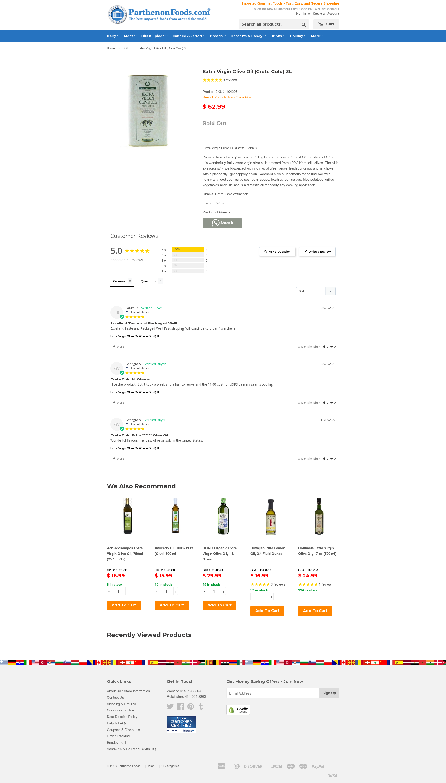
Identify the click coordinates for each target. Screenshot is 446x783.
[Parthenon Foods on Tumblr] (200, 707)
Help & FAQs (117, 723)
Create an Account (326, 13)
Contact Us (115, 697)
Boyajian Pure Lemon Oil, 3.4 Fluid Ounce (267, 550)
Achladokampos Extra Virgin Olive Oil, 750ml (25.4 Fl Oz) (125, 553)
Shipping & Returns (121, 703)
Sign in (301, 13)
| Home (149, 765)
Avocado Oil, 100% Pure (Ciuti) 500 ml (174, 550)
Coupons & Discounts (123, 729)
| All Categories (169, 765)
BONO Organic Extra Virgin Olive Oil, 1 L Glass (220, 553)
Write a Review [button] (320, 251)
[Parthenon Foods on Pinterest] (190, 707)
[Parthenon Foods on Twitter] (170, 707)
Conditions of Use (120, 710)
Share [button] (120, 347)
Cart (329, 24)
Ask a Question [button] (280, 251)
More (315, 36)
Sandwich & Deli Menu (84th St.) (131, 748)
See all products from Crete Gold (227, 97)
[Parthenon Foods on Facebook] (180, 707)
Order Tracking (118, 735)
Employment (116, 742)
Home (111, 48)
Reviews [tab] (119, 281)
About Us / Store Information (128, 690)
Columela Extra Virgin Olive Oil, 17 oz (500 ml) (317, 550)
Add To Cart (124, 605)
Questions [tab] (148, 281)
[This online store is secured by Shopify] (238, 713)
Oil (126, 48)
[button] (325, 347)
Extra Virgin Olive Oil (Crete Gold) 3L (135, 336)
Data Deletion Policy (122, 716)
